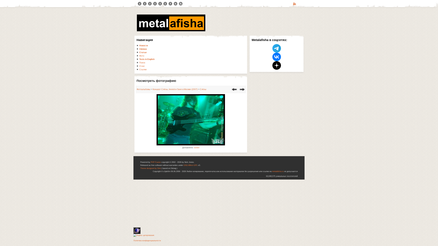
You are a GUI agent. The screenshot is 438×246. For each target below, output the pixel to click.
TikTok (165, 4)
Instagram (145, 4)
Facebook (170, 4)
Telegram (139, 4)
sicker (196, 148)
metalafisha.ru (278, 171)
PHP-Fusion (156, 162)
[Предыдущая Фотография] (234, 92)
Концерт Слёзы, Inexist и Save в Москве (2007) (175, 89)
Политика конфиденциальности (147, 241)
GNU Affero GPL (190, 165)
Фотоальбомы (143, 89)
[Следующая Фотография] (242, 92)
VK (150, 4)
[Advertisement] (219, 203)
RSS (181, 4)
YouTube (155, 4)
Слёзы (203, 89)
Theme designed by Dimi (150, 168)
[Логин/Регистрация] (295, 5)
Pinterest (160, 4)
